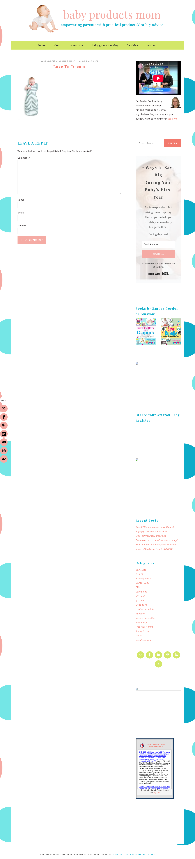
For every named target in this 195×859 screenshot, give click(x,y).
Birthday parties (144, 578)
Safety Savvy (142, 631)
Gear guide (141, 591)
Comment (24, 157)
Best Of (139, 574)
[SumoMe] (4, 459)
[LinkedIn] (4, 434)
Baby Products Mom (43, 19)
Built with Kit (158, 274)
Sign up (156, 792)
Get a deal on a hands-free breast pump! (157, 540)
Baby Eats (141, 569)
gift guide (141, 596)
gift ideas (140, 600)
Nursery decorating (145, 617)
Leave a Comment (88, 60)
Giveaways (141, 604)
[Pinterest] (4, 425)
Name (21, 199)
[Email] (4, 442)
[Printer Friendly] (4, 450)
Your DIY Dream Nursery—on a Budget (155, 526)
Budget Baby (142, 582)
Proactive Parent (144, 626)
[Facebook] (4, 417)
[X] (4, 408)
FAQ (138, 587)
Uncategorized (143, 639)
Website (22, 225)
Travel (139, 635)
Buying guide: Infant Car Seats (151, 531)
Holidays (140, 613)
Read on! (172, 118)
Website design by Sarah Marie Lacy (134, 855)
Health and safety (145, 609)
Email (21, 212)
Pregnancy (141, 622)
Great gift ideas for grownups (151, 535)
